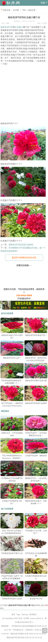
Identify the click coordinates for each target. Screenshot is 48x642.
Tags (18, 614)
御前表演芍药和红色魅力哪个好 (21, 605)
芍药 (24, 10)
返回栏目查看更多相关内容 (24, 257)
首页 (13, 614)
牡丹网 (16, 10)
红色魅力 (19, 27)
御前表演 (5, 27)
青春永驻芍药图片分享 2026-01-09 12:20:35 (28, 634)
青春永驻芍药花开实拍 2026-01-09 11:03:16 (24, 637)
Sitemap (25, 614)
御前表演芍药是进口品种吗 (21, 245)
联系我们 (33, 614)
